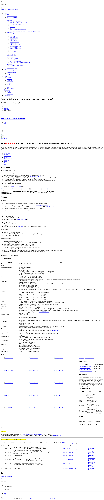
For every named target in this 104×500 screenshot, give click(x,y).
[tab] (7, 153)
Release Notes (91, 458)
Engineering (10, 80)
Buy (5, 69)
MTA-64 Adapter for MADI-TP (17, 24)
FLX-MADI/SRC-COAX (16, 44)
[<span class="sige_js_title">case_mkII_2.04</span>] (58, 358)
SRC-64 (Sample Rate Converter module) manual (85, 368)
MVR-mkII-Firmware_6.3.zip (70, 455)
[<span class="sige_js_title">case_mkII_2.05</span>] (8, 370)
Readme (90, 449)
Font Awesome (38, 498)
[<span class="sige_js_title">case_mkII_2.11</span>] (58, 370)
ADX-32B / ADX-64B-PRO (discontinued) (20, 62)
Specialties (9, 64)
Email (5, 123)
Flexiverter (9, 32)
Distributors (9, 75)
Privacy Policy (10, 88)
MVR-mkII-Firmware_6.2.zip (70, 459)
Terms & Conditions (11, 72)
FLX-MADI (13, 43)
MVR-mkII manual (57, 435)
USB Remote (7, 95)
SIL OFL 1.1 (52, 498)
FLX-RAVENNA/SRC (15, 48)
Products (6, 18)
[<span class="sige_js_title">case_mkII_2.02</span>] (33, 358)
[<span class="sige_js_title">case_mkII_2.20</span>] (58, 383)
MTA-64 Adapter (55, 330)
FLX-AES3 (12, 36)
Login (8, 91)
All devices (12, 33)
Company (6, 76)
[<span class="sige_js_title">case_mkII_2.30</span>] (8, 408)
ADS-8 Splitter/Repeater (16, 61)
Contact (8, 83)
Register (9, 92)
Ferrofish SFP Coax (21, 219)
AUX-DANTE (18, 186)
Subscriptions (10, 94)
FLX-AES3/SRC (14, 38)
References (9, 79)
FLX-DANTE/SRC (14, 42)
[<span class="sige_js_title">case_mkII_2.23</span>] (58, 395)
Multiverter (9, 20)
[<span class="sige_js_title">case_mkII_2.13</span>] (33, 383)
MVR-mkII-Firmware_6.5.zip (70, 449)
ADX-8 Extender (14, 58)
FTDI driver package (67, 443)
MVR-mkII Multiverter (15, 21)
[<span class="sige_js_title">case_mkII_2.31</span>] (33, 408)
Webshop (3, 476)
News (5, 13)
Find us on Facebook (12, 17)
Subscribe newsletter (12, 16)
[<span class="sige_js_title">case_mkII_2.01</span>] (8, 358)
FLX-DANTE (13, 40)
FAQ (8, 87)
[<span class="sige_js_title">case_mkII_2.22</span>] (33, 395)
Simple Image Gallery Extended (86, 358)
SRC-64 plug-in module (42, 205)
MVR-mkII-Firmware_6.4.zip (70, 452)
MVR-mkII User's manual (86, 366)
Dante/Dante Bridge (11, 55)
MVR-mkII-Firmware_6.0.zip (70, 468)
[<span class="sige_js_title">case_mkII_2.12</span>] (8, 383)
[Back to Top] (1, 497)
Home (5, 106)
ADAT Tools (10, 57)
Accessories (12, 27)
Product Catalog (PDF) (12, 68)
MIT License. (32, 498)
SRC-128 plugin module (35, 176)
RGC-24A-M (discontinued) (16, 65)
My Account (7, 90)
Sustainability (10, 81)
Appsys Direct (10, 70)
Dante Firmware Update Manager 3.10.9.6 (31, 434)
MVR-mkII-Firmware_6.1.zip (70, 463)
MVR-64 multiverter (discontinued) (18, 29)
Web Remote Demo (51, 206)
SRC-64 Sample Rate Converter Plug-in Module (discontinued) (25, 31)
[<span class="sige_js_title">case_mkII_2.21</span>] (8, 395)
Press (8, 14)
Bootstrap (3, 498)
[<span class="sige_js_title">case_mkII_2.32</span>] (58, 408)
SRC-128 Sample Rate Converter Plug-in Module (22, 22)
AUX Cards (13, 51)
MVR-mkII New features (86, 371)
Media (8, 84)
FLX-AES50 (13, 39)
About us (9, 77)
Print (5, 122)
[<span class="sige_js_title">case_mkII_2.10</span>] (33, 370)
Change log (91, 448)
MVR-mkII (9, 476)
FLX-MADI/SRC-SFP (15, 46)
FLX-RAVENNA (14, 47)
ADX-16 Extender (14, 59)
